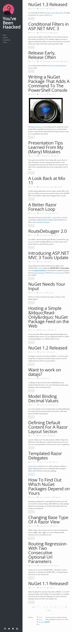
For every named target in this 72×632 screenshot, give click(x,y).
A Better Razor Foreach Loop (42, 207)
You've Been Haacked (12, 22)
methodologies (56, 61)
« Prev (33, 607)
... (40, 607)
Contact (5, 42)
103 (66, 607)
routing (48, 235)
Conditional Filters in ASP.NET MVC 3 (48, 26)
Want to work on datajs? (44, 372)
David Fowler (32, 466)
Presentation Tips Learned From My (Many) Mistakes (45, 147)
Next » (49, 610)
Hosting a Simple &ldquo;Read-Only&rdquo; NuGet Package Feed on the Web (48, 317)
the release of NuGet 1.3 (44, 15)
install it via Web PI (40, 270)
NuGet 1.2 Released (47, 348)
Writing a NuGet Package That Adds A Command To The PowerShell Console (48, 83)
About (4, 35)
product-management (47, 61)
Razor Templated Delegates (41, 222)
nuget (40, 8)
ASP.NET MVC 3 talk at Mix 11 (52, 217)
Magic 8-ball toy (36, 127)
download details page (38, 273)
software (41, 61)
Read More (31, 18)
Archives (5, 37)
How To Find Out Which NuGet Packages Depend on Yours (49, 486)
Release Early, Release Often (42, 55)
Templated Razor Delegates (45, 455)
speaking (43, 156)
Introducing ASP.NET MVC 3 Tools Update (48, 255)
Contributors (6, 40)
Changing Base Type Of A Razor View (48, 519)
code (43, 8)
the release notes (57, 273)
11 (44, 607)
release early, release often (54, 13)
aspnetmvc (45, 33)
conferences (47, 156)
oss (45, 8)
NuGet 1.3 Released (47, 4)
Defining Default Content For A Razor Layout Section (48, 427)
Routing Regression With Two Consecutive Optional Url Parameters (47, 552)
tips (40, 156)
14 (55, 607)
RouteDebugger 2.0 (47, 231)
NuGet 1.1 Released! (48, 583)
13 (51, 607)
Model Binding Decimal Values (43, 398)
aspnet (40, 33)
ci (59, 61)
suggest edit (51, 8)
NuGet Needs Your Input (46, 286)
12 (47, 607)
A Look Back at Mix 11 (46, 180)
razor (40, 213)
